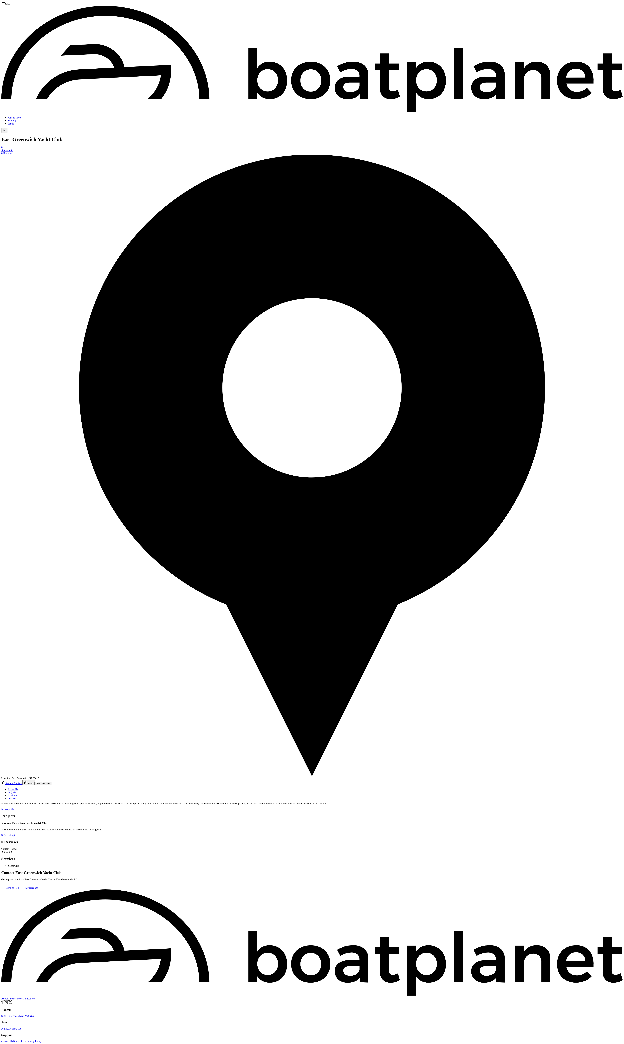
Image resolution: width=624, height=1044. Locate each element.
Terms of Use (20, 1041)
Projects (12, 792)
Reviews (12, 795)
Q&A (31, 1016)
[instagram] (6, 1003)
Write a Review (13, 783)
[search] (4, 130)
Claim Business (43, 783)
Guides (26, 998)
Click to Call (12, 887)
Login (11, 123)
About (4, 998)
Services (12, 798)
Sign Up (12, 120)
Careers (12, 998)
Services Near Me (19, 1016)
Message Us (7, 809)
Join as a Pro (14, 117)
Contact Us (7, 1041)
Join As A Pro (8, 1028)
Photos (19, 998)
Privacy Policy (34, 1041)
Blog (32, 998)
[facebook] (2, 1003)
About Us (13, 789)
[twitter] (10, 1003)
